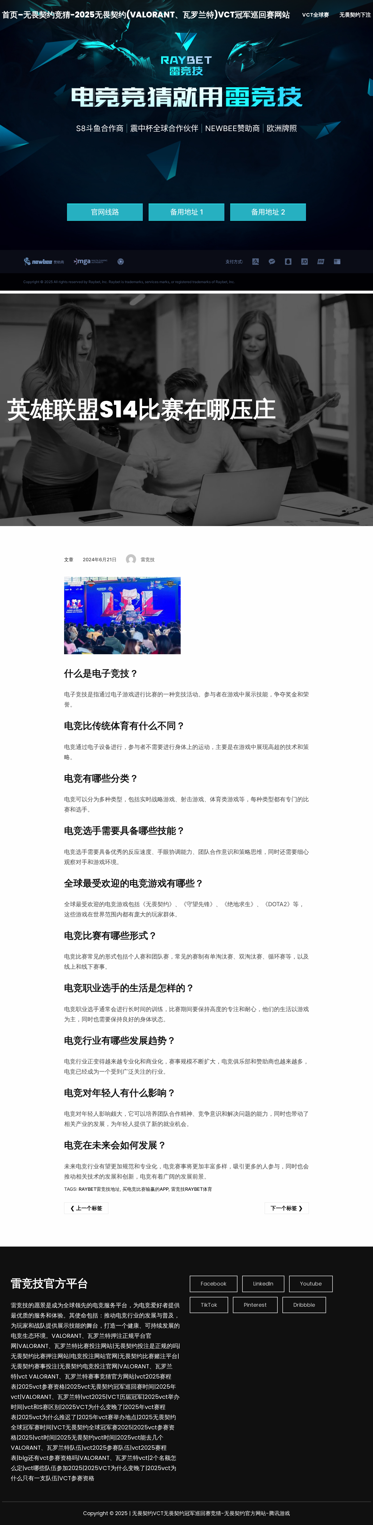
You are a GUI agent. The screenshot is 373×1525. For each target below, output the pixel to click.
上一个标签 (89, 1208)
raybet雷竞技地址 (99, 1189)
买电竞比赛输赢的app (145, 1189)
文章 (68, 559)
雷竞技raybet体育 (191, 1189)
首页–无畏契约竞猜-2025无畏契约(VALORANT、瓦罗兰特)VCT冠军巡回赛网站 (146, 14)
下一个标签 (284, 1208)
